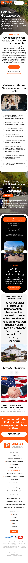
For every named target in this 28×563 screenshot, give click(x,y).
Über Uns (18, 195)
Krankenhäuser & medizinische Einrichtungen (15, 476)
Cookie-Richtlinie (14, 554)
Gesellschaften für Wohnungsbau (14, 491)
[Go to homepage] (14, 445)
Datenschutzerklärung (14, 552)
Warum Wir (8, 195)
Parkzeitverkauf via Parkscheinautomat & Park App (14, 235)
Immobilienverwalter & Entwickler (14, 473)
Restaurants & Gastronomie (14, 482)
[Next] (25, 251)
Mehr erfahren (14, 67)
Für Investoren (14, 520)
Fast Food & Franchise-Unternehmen (14, 461)
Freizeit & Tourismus (14, 467)
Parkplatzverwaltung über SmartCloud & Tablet (14, 229)
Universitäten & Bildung (15, 488)
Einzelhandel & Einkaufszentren (15, 458)
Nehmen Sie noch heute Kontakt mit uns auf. (14, 434)
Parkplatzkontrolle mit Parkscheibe (14, 224)
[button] (19, 3)
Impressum (14, 557)
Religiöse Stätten (14, 479)
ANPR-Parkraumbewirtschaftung (14, 219)
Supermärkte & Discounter (15, 485)
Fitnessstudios (14, 464)
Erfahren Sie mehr (14, 287)
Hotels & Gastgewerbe (15, 470)
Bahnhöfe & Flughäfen (15, 455)
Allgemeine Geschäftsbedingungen (14, 555)
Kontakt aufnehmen (13, 71)
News (14, 523)
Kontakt (15, 517)
